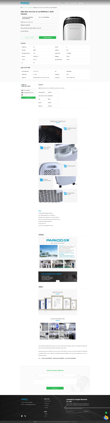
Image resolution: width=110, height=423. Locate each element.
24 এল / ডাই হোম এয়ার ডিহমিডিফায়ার (70, 358)
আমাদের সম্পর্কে (73, 3)
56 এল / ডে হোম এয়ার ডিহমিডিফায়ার (47, 358)
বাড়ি (58, 3)
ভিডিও (67, 3)
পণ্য (63, 3)
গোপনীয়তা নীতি (35, 421)
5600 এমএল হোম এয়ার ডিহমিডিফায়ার (58, 358)
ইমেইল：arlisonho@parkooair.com (29, 404)
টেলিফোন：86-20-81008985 (27, 402)
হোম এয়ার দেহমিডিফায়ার (29, 7)
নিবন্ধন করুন (86, 411)
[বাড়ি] (25, 2)
